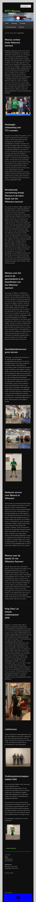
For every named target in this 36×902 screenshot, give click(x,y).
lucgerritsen (20, 33)
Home (6, 23)
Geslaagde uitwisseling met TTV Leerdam (13, 127)
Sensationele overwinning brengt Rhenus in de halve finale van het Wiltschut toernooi (14, 195)
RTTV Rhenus (12, 11)
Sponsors (21, 27)
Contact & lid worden (10, 27)
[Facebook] (18, 898)
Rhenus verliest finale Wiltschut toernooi (12, 42)
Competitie (22, 23)
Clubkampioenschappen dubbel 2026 (17, 778)
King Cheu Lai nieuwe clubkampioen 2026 (12, 613)
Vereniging (14, 23)
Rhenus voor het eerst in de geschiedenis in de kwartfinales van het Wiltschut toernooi (14, 280)
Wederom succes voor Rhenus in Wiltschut (13, 495)
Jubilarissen (11, 729)
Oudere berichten (10, 848)
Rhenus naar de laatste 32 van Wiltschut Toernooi (14, 558)
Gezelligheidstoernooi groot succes (15, 351)
